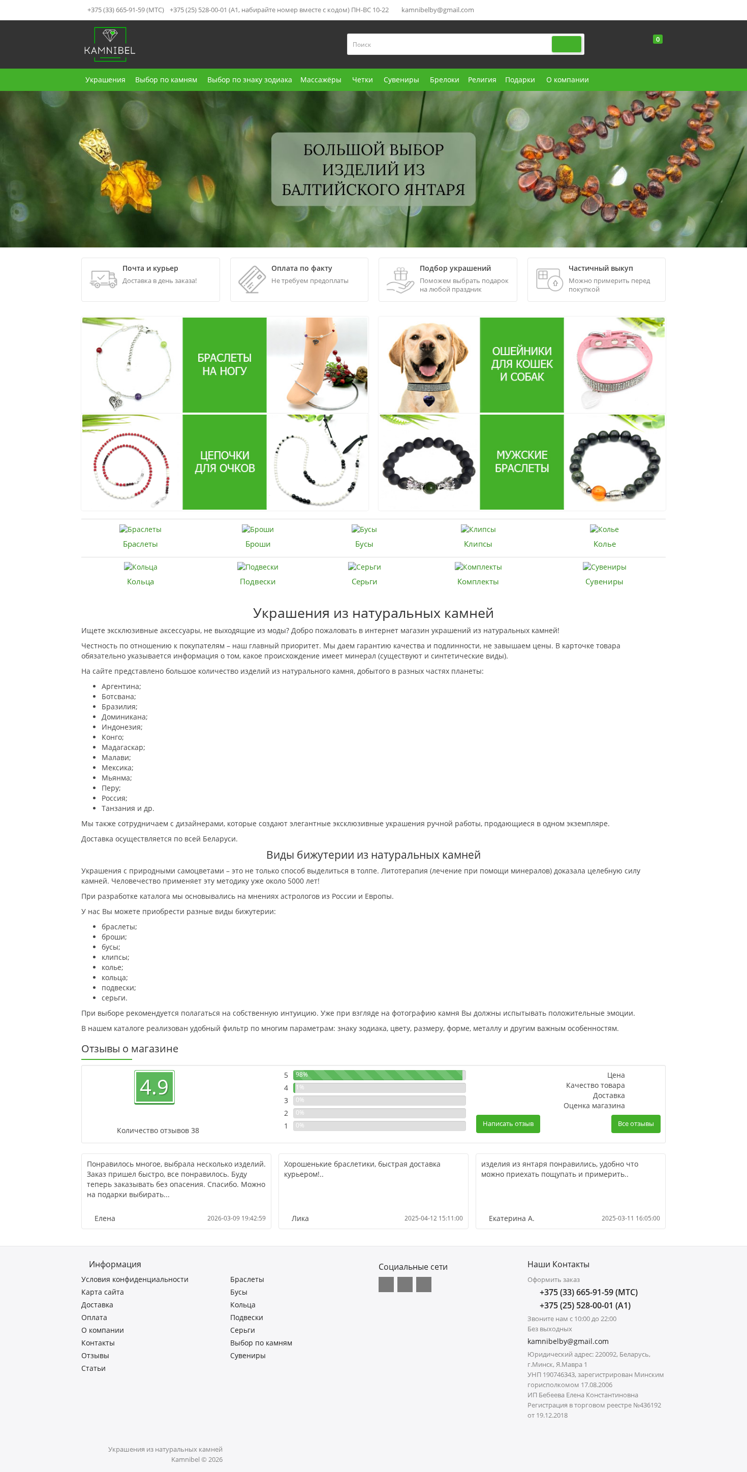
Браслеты (140, 544)
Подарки (520, 79)
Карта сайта (102, 1292)
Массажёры (320, 79)
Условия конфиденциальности (135, 1279)
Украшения (105, 79)
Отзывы (95, 1355)
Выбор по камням (166, 79)
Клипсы (478, 544)
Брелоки (444, 79)
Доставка (97, 1304)
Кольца (140, 581)
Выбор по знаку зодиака (249, 79)
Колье (605, 544)
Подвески (258, 581)
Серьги (365, 581)
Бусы (364, 544)
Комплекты (478, 581)
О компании (567, 79)
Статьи (93, 1368)
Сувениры (401, 79)
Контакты (98, 1343)
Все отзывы (636, 1123)
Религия (482, 79)
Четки (362, 79)
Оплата (94, 1317)
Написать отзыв (508, 1123)
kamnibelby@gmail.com (437, 9)
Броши (258, 544)
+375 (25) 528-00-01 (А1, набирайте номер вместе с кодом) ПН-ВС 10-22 (279, 9)
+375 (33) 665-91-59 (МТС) (125, 9)
